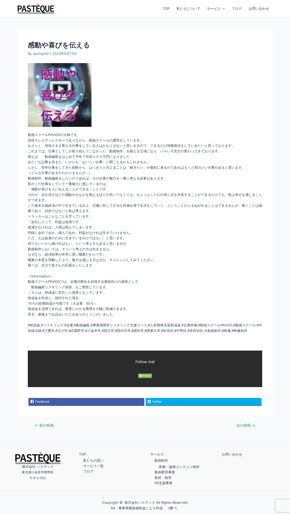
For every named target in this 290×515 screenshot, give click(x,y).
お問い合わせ (259, 8)
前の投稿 (44, 425)
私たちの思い (93, 460)
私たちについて (188, 8)
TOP (166, 8)
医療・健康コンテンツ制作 (179, 467)
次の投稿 (245, 425)
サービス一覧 (93, 466)
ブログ (237, 8)
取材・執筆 (163, 477)
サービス (214, 8)
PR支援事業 (163, 483)
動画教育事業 (165, 472)
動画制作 (161, 460)
